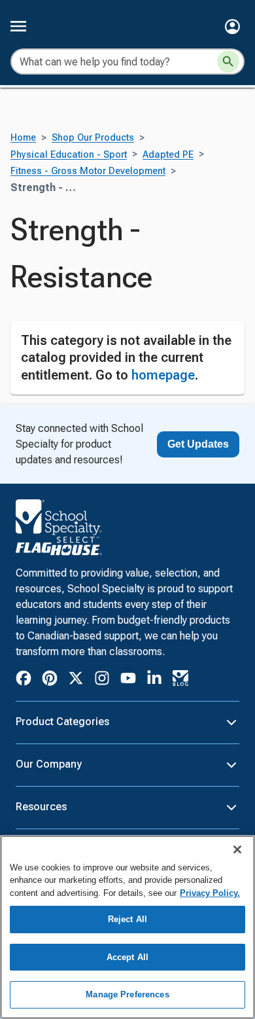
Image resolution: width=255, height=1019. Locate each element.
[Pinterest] (50, 680)
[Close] (237, 849)
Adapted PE (168, 154)
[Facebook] (23, 680)
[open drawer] (18, 26)
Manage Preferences (127, 994)
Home (23, 137)
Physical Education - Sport (68, 154)
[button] (232, 26)
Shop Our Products (93, 137)
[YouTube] (128, 680)
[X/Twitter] (76, 680)
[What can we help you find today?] (228, 61)
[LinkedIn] (154, 680)
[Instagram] (102, 680)
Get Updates (198, 444)
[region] (127, 927)
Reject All (127, 919)
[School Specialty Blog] (180, 680)
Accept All (127, 957)
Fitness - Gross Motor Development (87, 171)
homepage (163, 375)
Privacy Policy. (210, 893)
